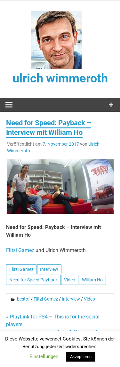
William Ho (92, 279)
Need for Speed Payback (33, 279)
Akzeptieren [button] (81, 356)
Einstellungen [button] (43, 356)
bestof (23, 299)
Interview (49, 269)
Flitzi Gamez (20, 250)
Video (69, 279)
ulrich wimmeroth (60, 78)
